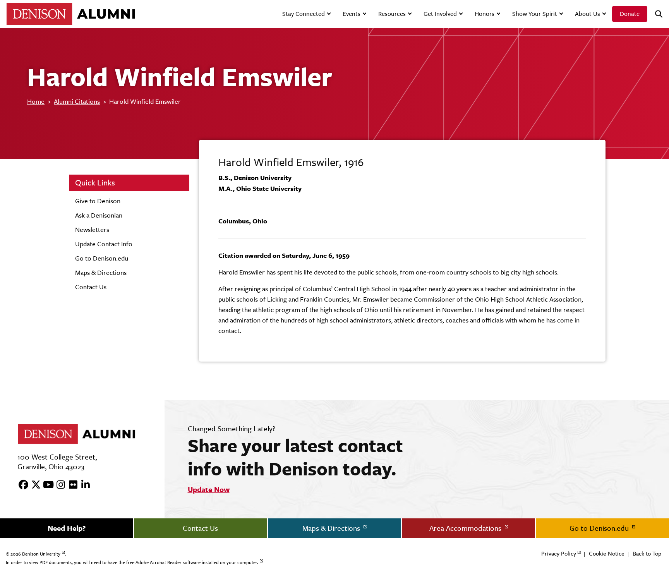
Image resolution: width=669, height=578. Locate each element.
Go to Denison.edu (101, 258)
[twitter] (33, 485)
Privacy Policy (558, 553)
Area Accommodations (466, 528)
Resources (392, 14)
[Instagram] (58, 485)
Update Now (209, 489)
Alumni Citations (77, 101)
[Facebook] (20, 485)
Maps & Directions (101, 272)
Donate (630, 14)
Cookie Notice (606, 553)
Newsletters (92, 229)
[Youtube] (45, 485)
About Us (587, 14)
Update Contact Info (103, 244)
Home (36, 101)
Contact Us (90, 287)
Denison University (41, 554)
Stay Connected (303, 14)
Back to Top (647, 553)
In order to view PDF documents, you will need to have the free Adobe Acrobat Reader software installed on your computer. (132, 562)
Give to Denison (97, 201)
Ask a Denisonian (98, 215)
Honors (484, 14)
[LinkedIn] (82, 485)
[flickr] (70, 485)
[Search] (655, 14)
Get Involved (440, 14)
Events (351, 14)
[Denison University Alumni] (70, 13)
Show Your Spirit (534, 14)
